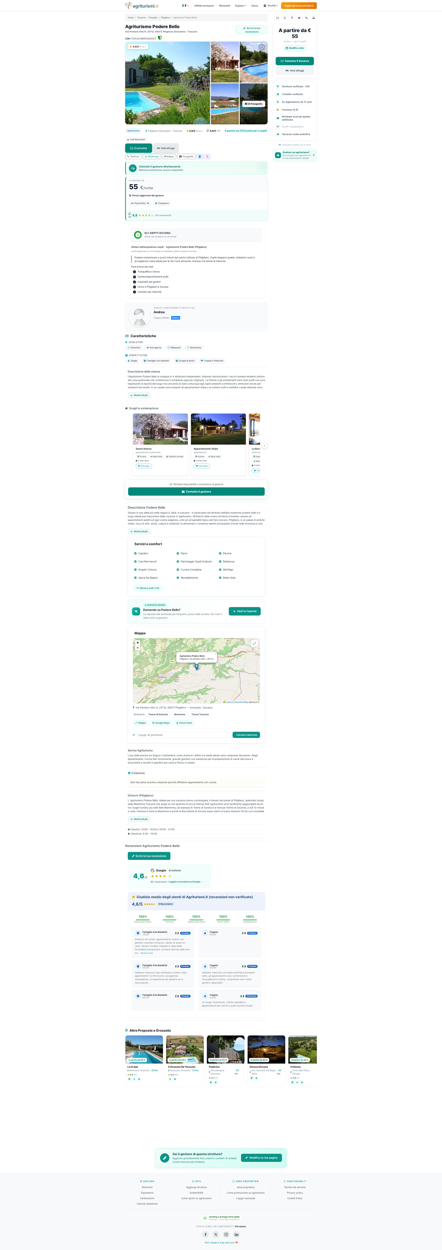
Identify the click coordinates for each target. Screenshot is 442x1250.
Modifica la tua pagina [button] (263, 1157)
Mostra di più (147, 953)
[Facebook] (292, 18)
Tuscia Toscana (200, 714)
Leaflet (228, 702)
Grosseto (153, 17)
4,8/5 (196, 130)
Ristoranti (224, 5)
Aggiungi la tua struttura (299, 5)
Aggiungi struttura (196, 1187)
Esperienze (147, 1192)
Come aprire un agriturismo (196, 1198)
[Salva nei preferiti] (261, 47)
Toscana (141, 17)
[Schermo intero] (254, 643)
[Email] (277, 18)
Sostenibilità (196, 1192)
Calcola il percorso (246, 734)
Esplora (239, 5)
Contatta (140, 148)
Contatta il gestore (198, 491)
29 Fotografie (254, 103)
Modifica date (296, 48)
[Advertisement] (221, 1120)
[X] (299, 18)
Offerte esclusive (204, 5)
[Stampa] (314, 18)
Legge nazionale (245, 1198)
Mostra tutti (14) (149, 588)
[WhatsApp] (285, 18)
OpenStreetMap (241, 702)
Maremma (179, 714)
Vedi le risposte (247, 611)
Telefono (135, 156)
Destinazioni (147, 1198)
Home (131, 17)
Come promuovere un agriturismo (246, 1192)
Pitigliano (165, 17)
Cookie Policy (294, 1198)
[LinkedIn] (236, 1234)
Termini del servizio (295, 1187)
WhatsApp (153, 156)
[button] (196, 667)
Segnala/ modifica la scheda (296, 144)
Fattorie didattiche (147, 1203)
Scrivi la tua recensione (252, 30)
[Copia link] (306, 18)
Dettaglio (145, 466)
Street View (185, 722)
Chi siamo (240, 1226)
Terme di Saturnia (158, 714)
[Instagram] (207, 156)
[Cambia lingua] (185, 5)
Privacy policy (295, 1192)
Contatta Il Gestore (297, 61)
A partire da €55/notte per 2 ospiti (246, 130)
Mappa (170, 156)
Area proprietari (245, 1187)
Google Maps (162, 722)
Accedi (272, 5)
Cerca (254, 5)
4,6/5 (215, 130)
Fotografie (188, 156)
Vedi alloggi (168, 148)
